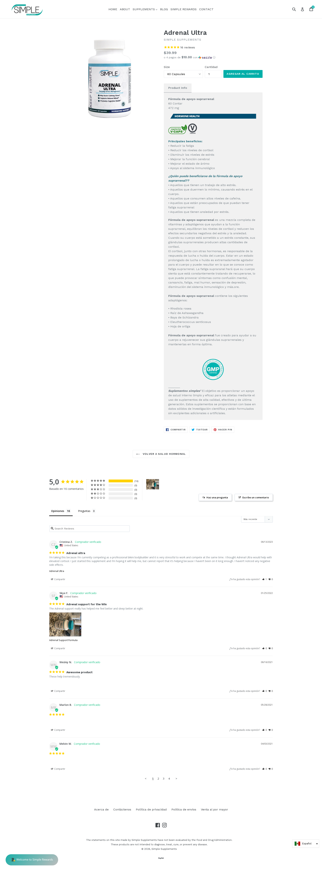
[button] (213, 57)
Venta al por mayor (214, 809)
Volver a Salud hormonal (164, 453)
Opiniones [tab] (57, 511)
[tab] (178, 88)
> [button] (176, 778)
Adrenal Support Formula (63, 640)
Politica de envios (183, 809)
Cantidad (211, 67)
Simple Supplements (164, 849)
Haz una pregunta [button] (217, 497)
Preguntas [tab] (84, 511)
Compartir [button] (59, 579)
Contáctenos (122, 809)
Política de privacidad (151, 809)
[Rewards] (32, 859)
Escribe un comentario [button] (255, 497)
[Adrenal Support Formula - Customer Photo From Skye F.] (152, 484)
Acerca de (101, 809)
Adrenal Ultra (56, 571)
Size (167, 67)
